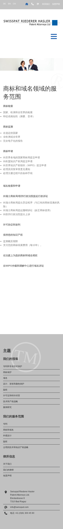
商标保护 (7, 372)
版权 (5, 390)
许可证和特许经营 (11, 395)
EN (9, 4)
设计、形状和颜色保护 (13, 384)
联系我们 (46, 4)
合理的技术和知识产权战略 (15, 447)
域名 (5, 378)
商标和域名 (8, 430)
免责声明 (56, 4)
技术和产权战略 (10, 401)
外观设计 (7, 435)
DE (4, 4)
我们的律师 (8, 470)
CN (14, 4)
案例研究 (7, 407)
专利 (5, 424)
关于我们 (7, 464)
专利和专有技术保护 (12, 366)
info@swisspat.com (19, 507)
